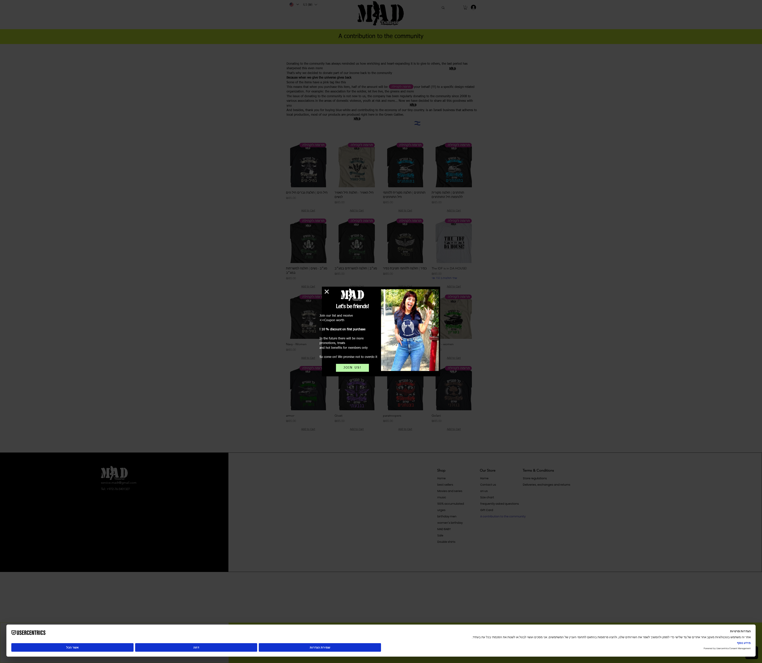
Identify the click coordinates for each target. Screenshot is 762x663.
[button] (326, 291)
